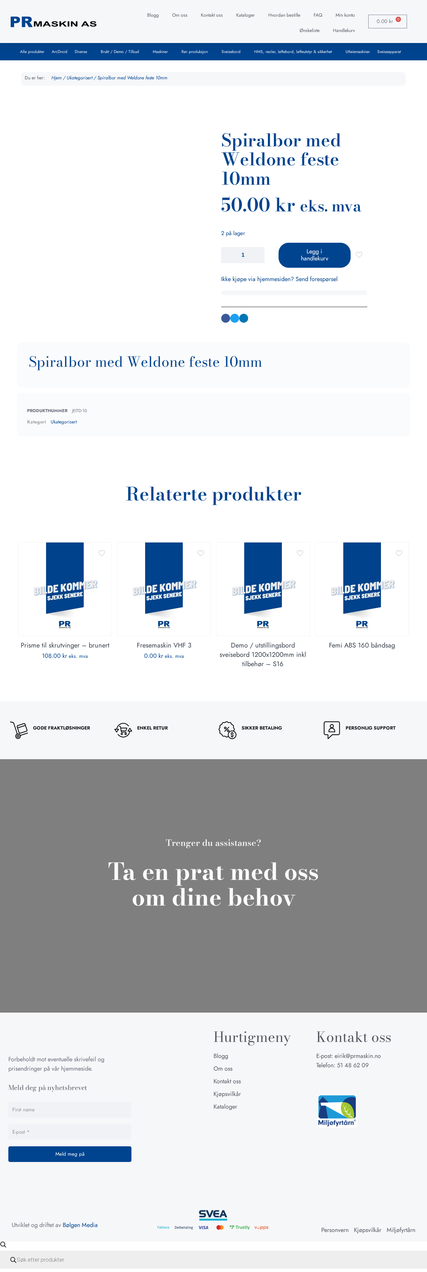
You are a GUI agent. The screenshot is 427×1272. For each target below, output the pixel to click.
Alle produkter (32, 52)
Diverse (81, 52)
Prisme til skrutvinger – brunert (65, 645)
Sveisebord (231, 52)
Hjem (56, 77)
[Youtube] (355, 1082)
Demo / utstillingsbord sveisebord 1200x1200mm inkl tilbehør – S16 (263, 655)
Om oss (179, 15)
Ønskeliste (310, 30)
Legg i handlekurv (314, 255)
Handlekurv (344, 30)
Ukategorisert (79, 77)
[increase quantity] (257, 255)
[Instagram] (338, 1082)
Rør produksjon (194, 52)
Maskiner (160, 52)
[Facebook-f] (321, 1082)
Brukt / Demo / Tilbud (120, 52)
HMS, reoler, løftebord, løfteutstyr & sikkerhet (293, 52)
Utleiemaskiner (358, 52)
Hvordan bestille (284, 15)
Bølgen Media (80, 1225)
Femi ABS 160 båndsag (362, 645)
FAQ (318, 15)
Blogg (153, 15)
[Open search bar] (3, 1244)
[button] (225, 318)
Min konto (345, 15)
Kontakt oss (212, 15)
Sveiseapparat (389, 52)
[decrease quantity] (229, 255)
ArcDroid (59, 52)
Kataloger (245, 15)
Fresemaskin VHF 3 (164, 645)
